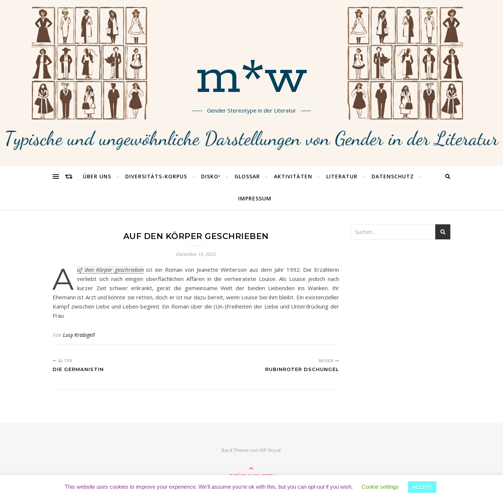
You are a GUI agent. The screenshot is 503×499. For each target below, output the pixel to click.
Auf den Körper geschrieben (110, 270)
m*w (251, 78)
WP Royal (270, 450)
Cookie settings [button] (380, 487)
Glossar (247, 176)
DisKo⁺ (211, 176)
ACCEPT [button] (422, 487)
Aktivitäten (293, 176)
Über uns (97, 176)
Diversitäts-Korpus (156, 176)
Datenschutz (393, 176)
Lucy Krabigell (79, 334)
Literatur (342, 176)
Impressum (254, 198)
